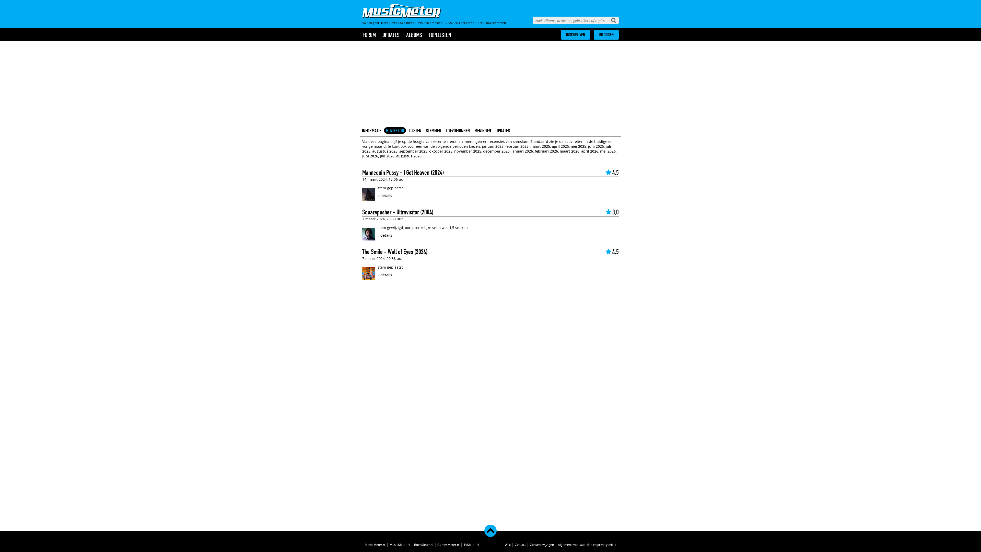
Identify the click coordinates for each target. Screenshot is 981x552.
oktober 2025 (440, 151)
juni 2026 (370, 156)
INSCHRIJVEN (575, 35)
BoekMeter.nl (423, 545)
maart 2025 (540, 146)
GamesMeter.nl (448, 545)
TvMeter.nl (471, 545)
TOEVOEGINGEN (458, 131)
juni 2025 (596, 146)
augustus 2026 (409, 156)
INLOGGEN (606, 35)
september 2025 (413, 151)
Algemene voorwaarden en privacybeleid (587, 545)
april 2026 (589, 151)
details (386, 195)
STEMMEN (433, 131)
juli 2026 (387, 156)
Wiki (508, 545)
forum (369, 35)
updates (391, 35)
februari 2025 (517, 146)
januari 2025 (493, 146)
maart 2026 (569, 151)
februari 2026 (546, 151)
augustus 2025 (385, 151)
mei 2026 (608, 151)
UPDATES (503, 131)
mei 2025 (578, 146)
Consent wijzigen (542, 545)
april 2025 (560, 146)
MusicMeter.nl (400, 545)
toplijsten (440, 35)
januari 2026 (522, 151)
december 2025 (496, 151)
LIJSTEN (415, 131)
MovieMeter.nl (375, 545)
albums (414, 35)
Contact (520, 545)
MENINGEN (482, 131)
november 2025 (467, 151)
